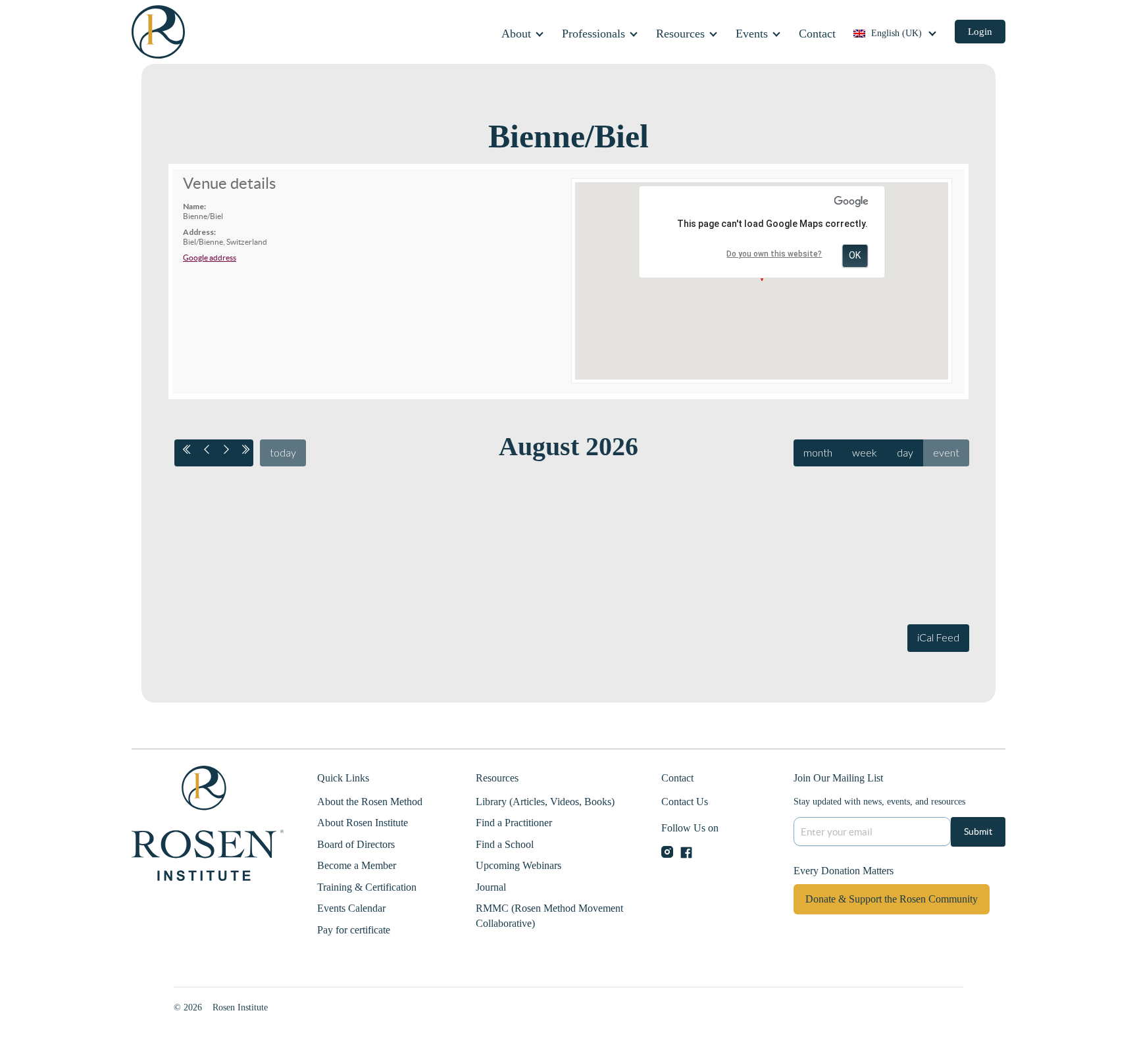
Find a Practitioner (514, 822)
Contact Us (684, 801)
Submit (978, 831)
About (516, 33)
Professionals (593, 33)
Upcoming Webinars (518, 865)
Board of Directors (356, 844)
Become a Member (356, 865)
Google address (209, 257)
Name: (194, 207)
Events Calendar (351, 908)
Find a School (505, 844)
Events (752, 33)
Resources (680, 33)
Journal (491, 887)
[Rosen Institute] (158, 31)
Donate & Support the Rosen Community (891, 899)
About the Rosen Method (369, 801)
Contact (817, 33)
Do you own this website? (774, 254)
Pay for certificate (353, 929)
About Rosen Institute (362, 822)
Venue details (229, 183)
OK (855, 255)
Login (980, 31)
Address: (199, 232)
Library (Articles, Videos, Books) (545, 801)
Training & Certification (367, 887)
